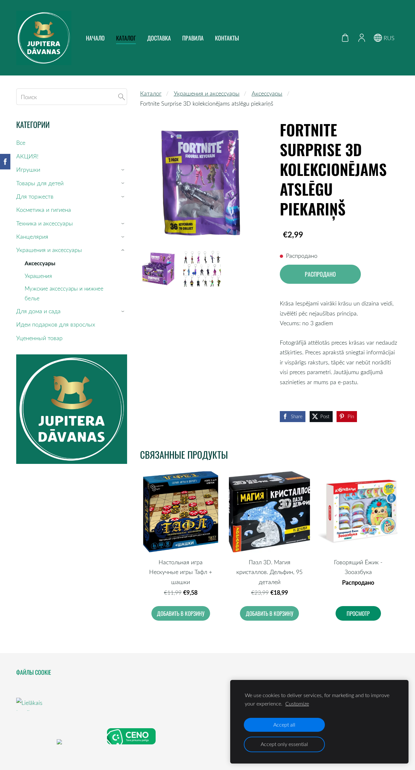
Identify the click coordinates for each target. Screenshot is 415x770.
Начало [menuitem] (95, 38)
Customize (297, 703)
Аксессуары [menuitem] (40, 263)
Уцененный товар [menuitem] (39, 338)
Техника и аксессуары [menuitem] (44, 223)
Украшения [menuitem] (38, 276)
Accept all (284, 724)
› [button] (124, 170)
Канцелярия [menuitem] (32, 236)
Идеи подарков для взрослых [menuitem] (55, 324)
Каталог (150, 93)
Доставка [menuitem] (159, 38)
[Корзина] (345, 37)
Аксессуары (267, 93)
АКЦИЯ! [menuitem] (27, 156)
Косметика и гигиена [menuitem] (43, 209)
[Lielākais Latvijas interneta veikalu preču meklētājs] (35, 742)
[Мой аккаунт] (361, 37)
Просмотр (358, 613)
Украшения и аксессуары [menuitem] (49, 250)
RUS (388, 38)
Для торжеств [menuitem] (34, 196)
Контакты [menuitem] (227, 38)
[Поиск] (121, 97)
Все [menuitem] (20, 142)
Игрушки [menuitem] (28, 169)
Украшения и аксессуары (207, 93)
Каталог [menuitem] (126, 38)
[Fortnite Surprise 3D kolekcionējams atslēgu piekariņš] (158, 268)
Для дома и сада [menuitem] (38, 311)
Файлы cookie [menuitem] (33, 672)
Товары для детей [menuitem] (40, 183)
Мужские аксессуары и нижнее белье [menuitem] (64, 293)
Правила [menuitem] (193, 38)
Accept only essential (284, 744)
